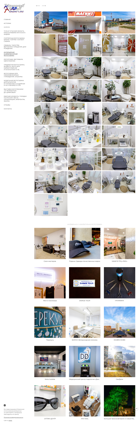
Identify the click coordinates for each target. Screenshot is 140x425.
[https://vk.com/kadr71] (5, 405)
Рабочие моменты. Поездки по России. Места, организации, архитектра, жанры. (15, 98)
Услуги (7, 27)
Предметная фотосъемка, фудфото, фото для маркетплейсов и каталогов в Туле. (14, 67)
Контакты (8, 109)
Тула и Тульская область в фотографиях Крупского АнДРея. (14, 32)
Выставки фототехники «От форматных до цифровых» (13, 90)
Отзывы (7, 105)
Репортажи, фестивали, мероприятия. (13, 60)
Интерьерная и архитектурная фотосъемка (11, 53)
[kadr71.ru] (14, 8)
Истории (7, 23)
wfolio (10, 420)
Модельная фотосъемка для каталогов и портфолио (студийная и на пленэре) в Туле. (14, 83)
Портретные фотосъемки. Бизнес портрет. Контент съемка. (14, 39)
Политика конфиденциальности (13, 417)
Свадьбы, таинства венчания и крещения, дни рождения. (15, 46)
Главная (7, 19)
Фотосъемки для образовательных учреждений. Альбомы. (13, 75)
